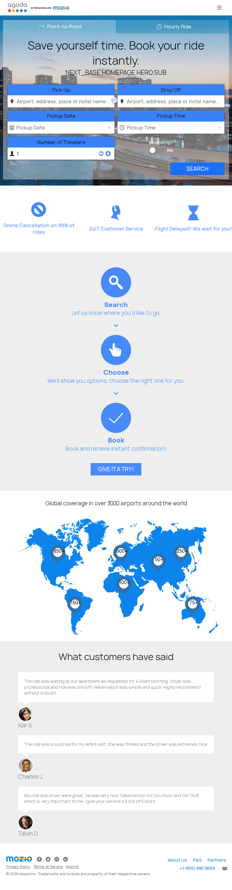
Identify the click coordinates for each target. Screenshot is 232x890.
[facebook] (39, 859)
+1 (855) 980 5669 (197, 868)
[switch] (153, 150)
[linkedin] (65, 859)
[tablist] (116, 26)
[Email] (223, 868)
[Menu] (219, 7)
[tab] (59, 26)
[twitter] (48, 859)
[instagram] (56, 859)
